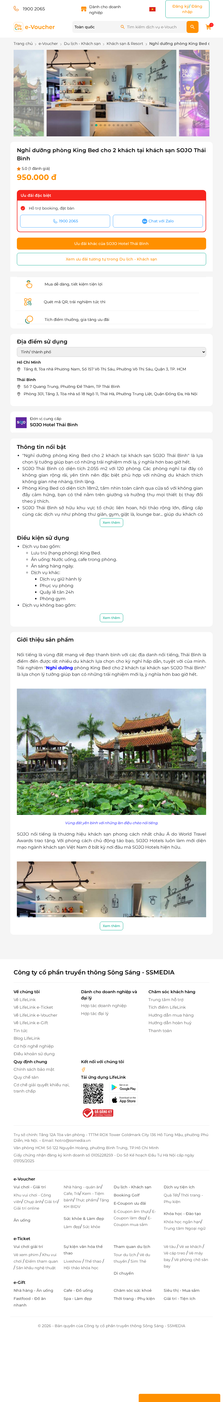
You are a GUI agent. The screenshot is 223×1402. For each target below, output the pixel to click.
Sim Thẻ (138, 1261)
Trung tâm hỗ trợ (165, 999)
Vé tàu (170, 1246)
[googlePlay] (125, 1087)
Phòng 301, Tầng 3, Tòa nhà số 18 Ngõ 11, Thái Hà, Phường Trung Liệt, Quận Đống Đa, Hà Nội (110, 393)
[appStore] (125, 1100)
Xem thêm (111, 522)
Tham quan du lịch (132, 1246)
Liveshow (73, 1261)
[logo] (34, 26)
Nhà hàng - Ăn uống (33, 1290)
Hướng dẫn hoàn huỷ (169, 1022)
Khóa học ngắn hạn (182, 1221)
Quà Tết (171, 1195)
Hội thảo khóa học (81, 1267)
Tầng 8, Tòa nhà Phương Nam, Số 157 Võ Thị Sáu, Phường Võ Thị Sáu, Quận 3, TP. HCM (105, 369)
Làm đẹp (72, 1226)
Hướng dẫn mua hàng (171, 1015)
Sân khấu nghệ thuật (36, 1267)
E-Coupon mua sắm (132, 1221)
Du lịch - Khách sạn (132, 1187)
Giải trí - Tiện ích (180, 1298)
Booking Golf (127, 1195)
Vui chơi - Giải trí (30, 1187)
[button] (92, 125)
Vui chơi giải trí (28, 1246)
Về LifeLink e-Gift (31, 1022)
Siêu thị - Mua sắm (182, 1290)
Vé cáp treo (175, 1253)
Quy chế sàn (26, 1077)
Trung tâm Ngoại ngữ (184, 1228)
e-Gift (19, 1282)
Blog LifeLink (27, 1038)
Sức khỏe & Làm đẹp (84, 1218)
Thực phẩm (86, 1200)
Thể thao (94, 1261)
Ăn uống (22, 1220)
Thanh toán (160, 1030)
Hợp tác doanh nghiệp (103, 1005)
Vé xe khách (191, 1246)
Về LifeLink (25, 999)
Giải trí (51, 1201)
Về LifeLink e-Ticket (33, 1007)
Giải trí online (26, 1208)
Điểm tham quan (41, 1261)
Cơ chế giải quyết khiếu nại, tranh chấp (41, 1088)
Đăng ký (180, 6)
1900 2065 (34, 8)
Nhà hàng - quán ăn (82, 1187)
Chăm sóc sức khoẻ (133, 1290)
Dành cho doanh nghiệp (105, 9)
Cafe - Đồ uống (78, 1290)
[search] (193, 27)
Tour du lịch (125, 1254)
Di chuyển (124, 1273)
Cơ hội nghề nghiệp (34, 1046)
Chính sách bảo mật (34, 1069)
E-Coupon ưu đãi (130, 1203)
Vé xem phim (27, 1254)
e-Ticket (22, 1238)
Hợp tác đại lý (95, 1013)
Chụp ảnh (33, 1201)
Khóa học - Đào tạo (182, 1213)
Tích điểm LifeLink (167, 1007)
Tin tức (20, 1030)
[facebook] (83, 1069)
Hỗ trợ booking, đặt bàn (51, 208)
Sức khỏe (91, 1226)
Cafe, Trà (72, 1193)
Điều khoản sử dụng (34, 1053)
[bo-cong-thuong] (97, 1112)
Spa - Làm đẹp (78, 1298)
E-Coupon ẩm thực (132, 1211)
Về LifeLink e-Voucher (35, 1015)
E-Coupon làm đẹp (135, 1214)
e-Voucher (24, 1179)
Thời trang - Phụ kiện (134, 1298)
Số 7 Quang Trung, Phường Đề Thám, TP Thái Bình (72, 386)
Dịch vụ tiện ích (179, 1187)
